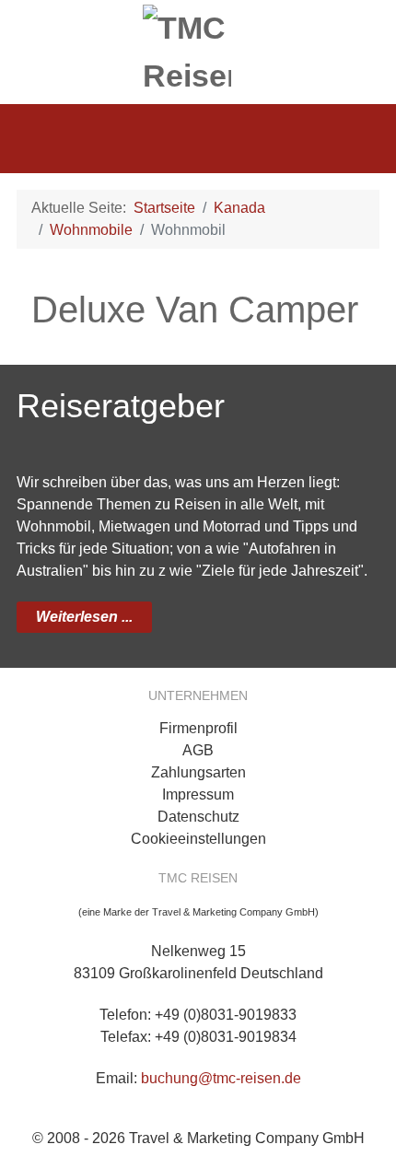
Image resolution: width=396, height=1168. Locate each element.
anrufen (358, 28)
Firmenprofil (198, 728)
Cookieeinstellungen (198, 839)
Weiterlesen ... (84, 617)
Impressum (198, 794)
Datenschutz (198, 816)
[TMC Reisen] (198, 47)
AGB (198, 750)
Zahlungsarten (198, 772)
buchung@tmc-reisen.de (221, 1078)
